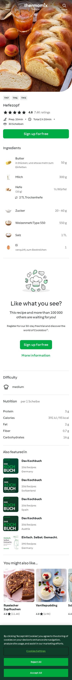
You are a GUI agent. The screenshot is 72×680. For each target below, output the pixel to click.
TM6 (15, 98)
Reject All (36, 662)
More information (36, 355)
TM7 (6, 98)
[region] (36, 652)
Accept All (36, 672)
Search (64, 9)
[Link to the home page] (36, 7)
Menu (7, 9)
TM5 (23, 98)
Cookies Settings (36, 651)
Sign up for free (36, 134)
